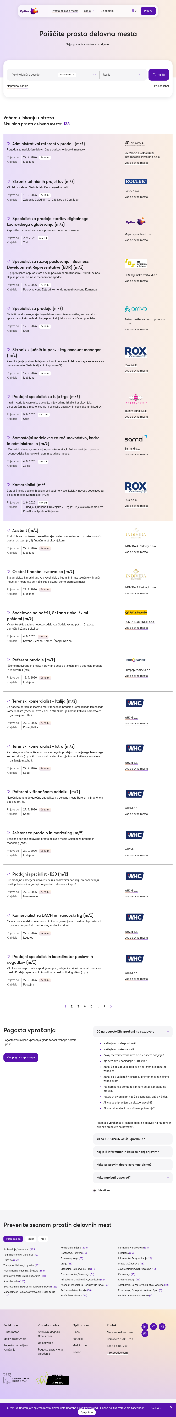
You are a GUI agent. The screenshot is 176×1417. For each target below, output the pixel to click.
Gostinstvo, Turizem (71, 1253)
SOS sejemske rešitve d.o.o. (141, 275)
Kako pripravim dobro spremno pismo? (124, 1165)
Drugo (64, 1263)
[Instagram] (162, 1326)
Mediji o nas (80, 1345)
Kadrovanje (124, 1274)
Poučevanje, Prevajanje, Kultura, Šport (138, 1290)
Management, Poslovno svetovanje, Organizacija (29, 1292)
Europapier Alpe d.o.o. (138, 670)
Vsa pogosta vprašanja (21, 1057)
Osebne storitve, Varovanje (75, 1274)
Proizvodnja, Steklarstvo (16, 1249)
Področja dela (13, 1238)
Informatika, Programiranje (132, 1258)
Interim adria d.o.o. (136, 410)
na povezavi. (127, 1127)
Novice (77, 1352)
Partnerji (78, 1338)
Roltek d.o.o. (132, 191)
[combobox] (77, 74)
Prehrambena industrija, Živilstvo (20, 1270)
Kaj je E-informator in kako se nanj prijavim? (128, 1152)
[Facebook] (153, 1326)
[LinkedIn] (144, 1326)
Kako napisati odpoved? (114, 1177)
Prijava (148, 10)
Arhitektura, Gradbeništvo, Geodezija (80, 1279)
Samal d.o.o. (132, 448)
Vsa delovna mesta (136, 162)
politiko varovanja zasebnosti (126, 1408)
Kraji (43, 1238)
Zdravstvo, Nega (69, 1258)
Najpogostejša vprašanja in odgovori (88, 44)
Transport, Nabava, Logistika (18, 1265)
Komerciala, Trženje (71, 1247)
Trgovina (8, 1260)
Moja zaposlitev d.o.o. (138, 234)
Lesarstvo (123, 1253)
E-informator (11, 1332)
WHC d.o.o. (131, 717)
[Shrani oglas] (8, 144)
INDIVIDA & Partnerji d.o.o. (140, 546)
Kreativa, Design (126, 1279)
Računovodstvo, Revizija (74, 1290)
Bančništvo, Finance (71, 1295)
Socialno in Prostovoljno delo (133, 1295)
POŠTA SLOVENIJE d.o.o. (140, 622)
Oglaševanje (45, 1343)
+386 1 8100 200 (117, 1346)
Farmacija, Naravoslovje (131, 1247)
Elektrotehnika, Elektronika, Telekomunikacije (27, 1286)
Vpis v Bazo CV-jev (14, 1338)
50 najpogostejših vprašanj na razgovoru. (126, 1031)
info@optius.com (117, 1352)
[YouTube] (144, 1333)
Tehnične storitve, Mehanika (18, 1254)
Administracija (11, 1281)
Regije (31, 1238)
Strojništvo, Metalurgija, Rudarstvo (21, 1276)
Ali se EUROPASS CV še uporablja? (121, 1139)
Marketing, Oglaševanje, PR (75, 1269)
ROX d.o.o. (131, 364)
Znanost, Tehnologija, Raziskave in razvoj (82, 1285)
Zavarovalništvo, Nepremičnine (134, 1269)
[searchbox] (122, 75)
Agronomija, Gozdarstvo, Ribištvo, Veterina (141, 1285)
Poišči (161, 74)
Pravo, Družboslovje (128, 1263)
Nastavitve (156, 1408)
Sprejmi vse (86, 1412)
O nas (76, 1332)
